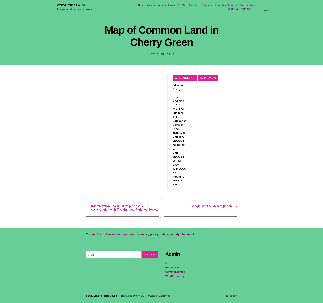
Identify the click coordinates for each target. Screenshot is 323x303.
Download (186, 77)
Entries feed (172, 267)
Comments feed (175, 271)
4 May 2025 (170, 53)
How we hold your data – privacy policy (131, 234)
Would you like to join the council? (163, 5)
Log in (169, 263)
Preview (210, 77)
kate (156, 53)
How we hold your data (132, 296)
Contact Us (233, 9)
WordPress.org (174, 276)
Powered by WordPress (158, 296)
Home (141, 5)
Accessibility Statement (178, 234)
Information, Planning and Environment (233, 5)
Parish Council (189, 5)
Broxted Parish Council (71, 5)
